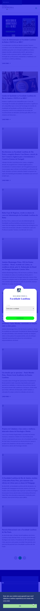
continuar (20, 318)
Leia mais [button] (6, 601)
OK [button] (20, 606)
